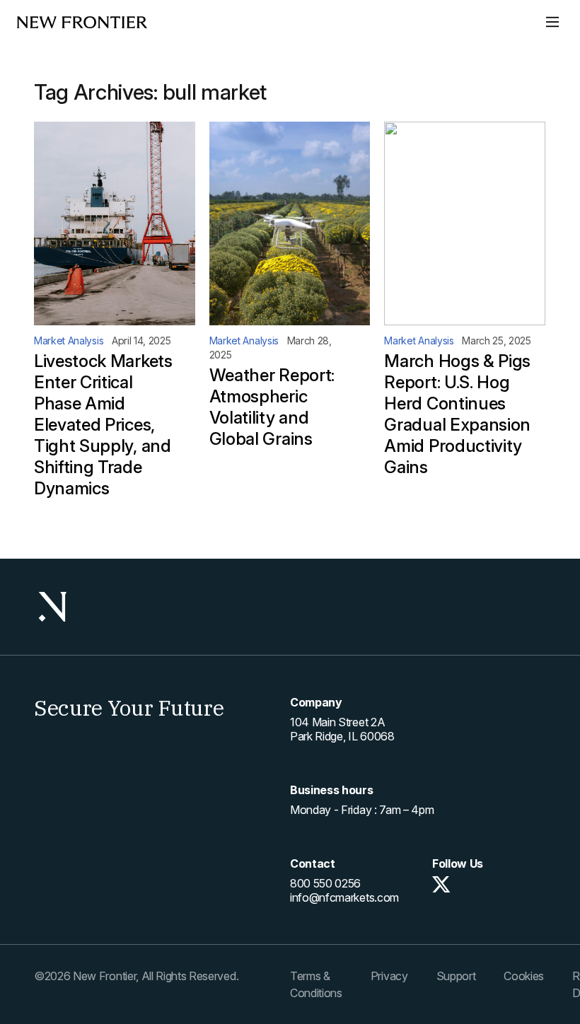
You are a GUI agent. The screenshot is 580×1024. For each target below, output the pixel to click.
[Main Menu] (552, 22)
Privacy (389, 976)
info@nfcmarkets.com (344, 897)
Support (456, 976)
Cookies (524, 976)
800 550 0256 (325, 883)
